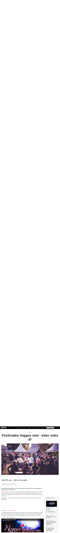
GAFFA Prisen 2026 (40, 427)
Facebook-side (23, 494)
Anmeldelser (23, 427)
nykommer (34, 427)
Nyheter (18, 427)
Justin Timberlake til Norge (11, 510)
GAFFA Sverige (7, 491)
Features (29, 427)
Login (56, 427)
